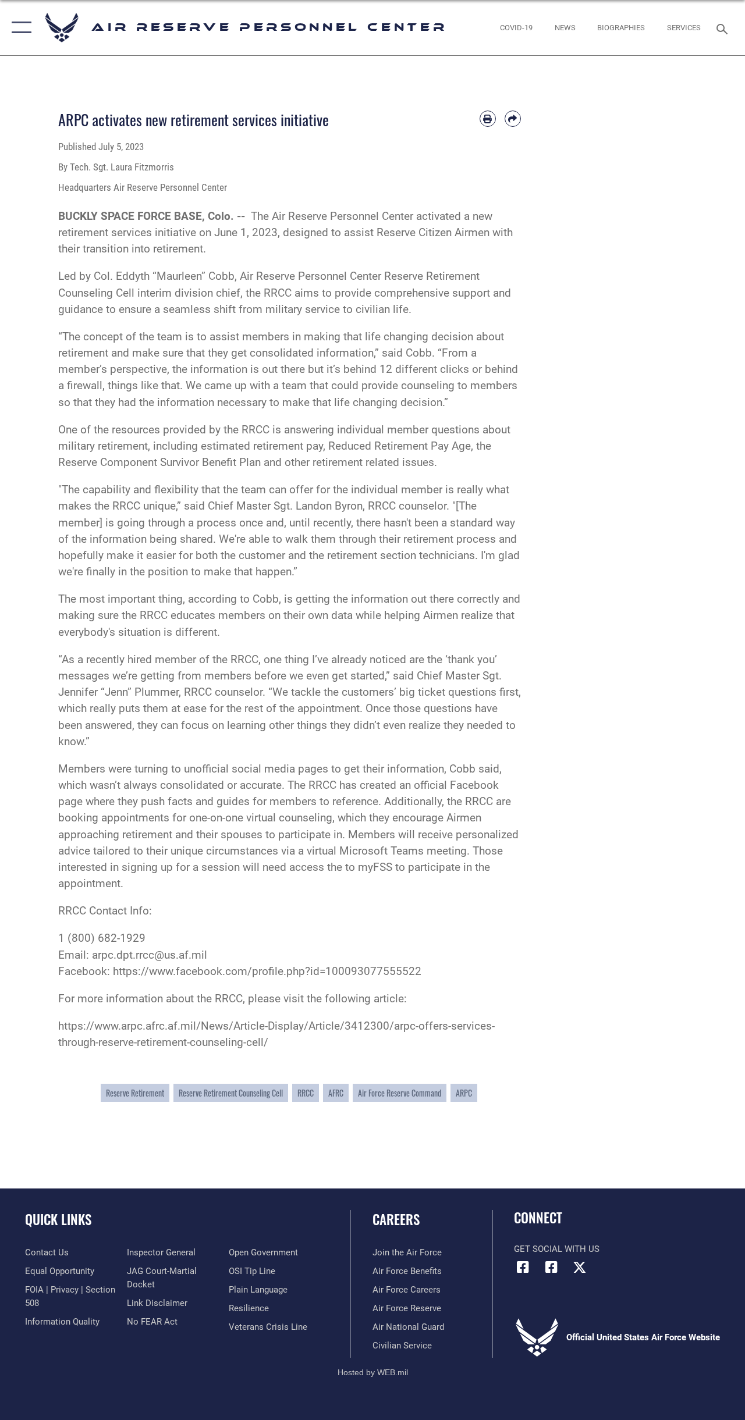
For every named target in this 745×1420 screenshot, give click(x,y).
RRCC (305, 1093)
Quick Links (58, 1219)
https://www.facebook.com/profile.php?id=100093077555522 (267, 971)
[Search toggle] (724, 27)
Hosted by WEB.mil (373, 1372)
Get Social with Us (556, 1249)
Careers (396, 1219)
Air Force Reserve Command (399, 1093)
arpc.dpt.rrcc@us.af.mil (149, 955)
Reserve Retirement (135, 1093)
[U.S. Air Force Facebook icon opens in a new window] (551, 1267)
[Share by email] (513, 119)
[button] (19, 27)
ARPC (464, 1093)
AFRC (335, 1093)
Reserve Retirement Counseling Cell (231, 1093)
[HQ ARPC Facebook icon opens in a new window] (522, 1267)
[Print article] (488, 119)
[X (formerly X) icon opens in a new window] (579, 1267)
